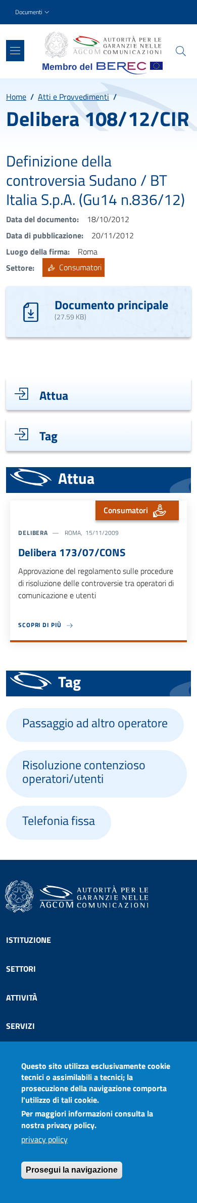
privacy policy (44, 1139)
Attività (21, 997)
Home (16, 97)
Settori (21, 969)
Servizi (20, 1026)
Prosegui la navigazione (72, 1170)
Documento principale (111, 305)
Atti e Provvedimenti (73, 97)
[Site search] (181, 51)
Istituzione (28, 940)
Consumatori (79, 268)
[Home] (102, 45)
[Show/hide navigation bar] (15, 50)
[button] (33, 12)
